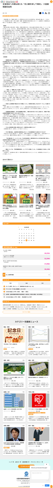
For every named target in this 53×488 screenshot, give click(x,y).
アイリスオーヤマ (32, 412)
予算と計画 (38, 411)
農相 (4, 16)
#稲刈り (34, 305)
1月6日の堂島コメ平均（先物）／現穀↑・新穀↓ (17, 291)
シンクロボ (43, 412)
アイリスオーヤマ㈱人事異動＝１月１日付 (15, 289)
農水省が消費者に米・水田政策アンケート (26, 176)
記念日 (5, 349)
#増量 (4, 309)
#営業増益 (14, 309)
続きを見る (15, 189)
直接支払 (16, 16)
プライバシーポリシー (36, 462)
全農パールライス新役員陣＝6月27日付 (13, 409)
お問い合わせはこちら (27, 466)
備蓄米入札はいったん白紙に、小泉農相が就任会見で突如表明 (43, 206)
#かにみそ (40, 309)
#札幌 (26, 309)
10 (21, 235)
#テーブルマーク (15, 305)
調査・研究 (38, 380)
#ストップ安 (44, 307)
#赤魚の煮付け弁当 (33, 309)
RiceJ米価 (31, 349)
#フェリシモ (6, 307)
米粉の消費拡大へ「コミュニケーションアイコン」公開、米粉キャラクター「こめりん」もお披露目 (43, 178)
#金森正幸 (29, 305)
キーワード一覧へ (26, 312)
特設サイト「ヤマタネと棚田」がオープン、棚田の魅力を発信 (10, 177)
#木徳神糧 (11, 307)
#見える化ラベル (19, 307)
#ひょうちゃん (20, 309)
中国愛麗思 (31, 414)
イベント (12, 347)
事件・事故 (38, 446)
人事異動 (38, 412)
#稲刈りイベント (41, 305)
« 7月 (18, 227)
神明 (5, 447)
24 (21, 240)
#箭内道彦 (33, 307)
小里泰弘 (7, 16)
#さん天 (39, 307)
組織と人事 (13, 411)
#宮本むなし (23, 305)
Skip (43, 485)
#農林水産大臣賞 (7, 305)
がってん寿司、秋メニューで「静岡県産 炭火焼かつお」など (20, 286)
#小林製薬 (8, 309)
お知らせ (17, 462)
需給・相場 (45, 210)
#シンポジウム (27, 307)
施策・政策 (5, 13)
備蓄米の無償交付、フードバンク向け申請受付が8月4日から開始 (10, 206)
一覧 (23, 327)
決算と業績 (13, 446)
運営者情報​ (25, 462)
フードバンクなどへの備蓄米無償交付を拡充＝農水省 (26, 206)
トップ (10, 462)
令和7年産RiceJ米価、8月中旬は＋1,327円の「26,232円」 (38, 344)
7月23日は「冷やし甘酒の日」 (11, 344)
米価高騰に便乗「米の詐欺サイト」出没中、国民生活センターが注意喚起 (38, 443)
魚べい (8, 447)
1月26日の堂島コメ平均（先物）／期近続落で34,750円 (19, 297)
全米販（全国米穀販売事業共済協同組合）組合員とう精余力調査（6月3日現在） (24, 294)
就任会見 (11, 16)
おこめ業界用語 (10, 275)
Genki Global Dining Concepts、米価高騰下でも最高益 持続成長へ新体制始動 (14, 443)
